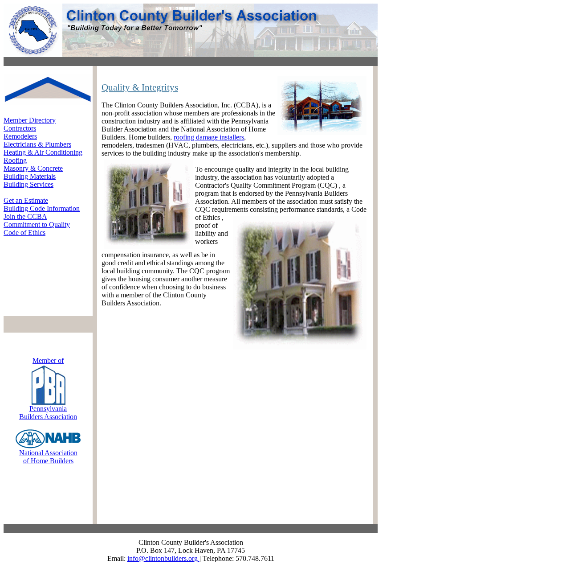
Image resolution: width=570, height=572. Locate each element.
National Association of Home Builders (48, 457)
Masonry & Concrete (33, 168)
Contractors (20, 128)
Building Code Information (42, 208)
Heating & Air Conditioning (43, 152)
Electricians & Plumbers (37, 144)
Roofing (15, 160)
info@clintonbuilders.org (163, 558)
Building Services (28, 184)
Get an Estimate (26, 200)
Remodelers (20, 136)
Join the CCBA (25, 216)
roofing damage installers (209, 137)
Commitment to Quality (37, 224)
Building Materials (30, 176)
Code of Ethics (24, 232)
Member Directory (30, 120)
